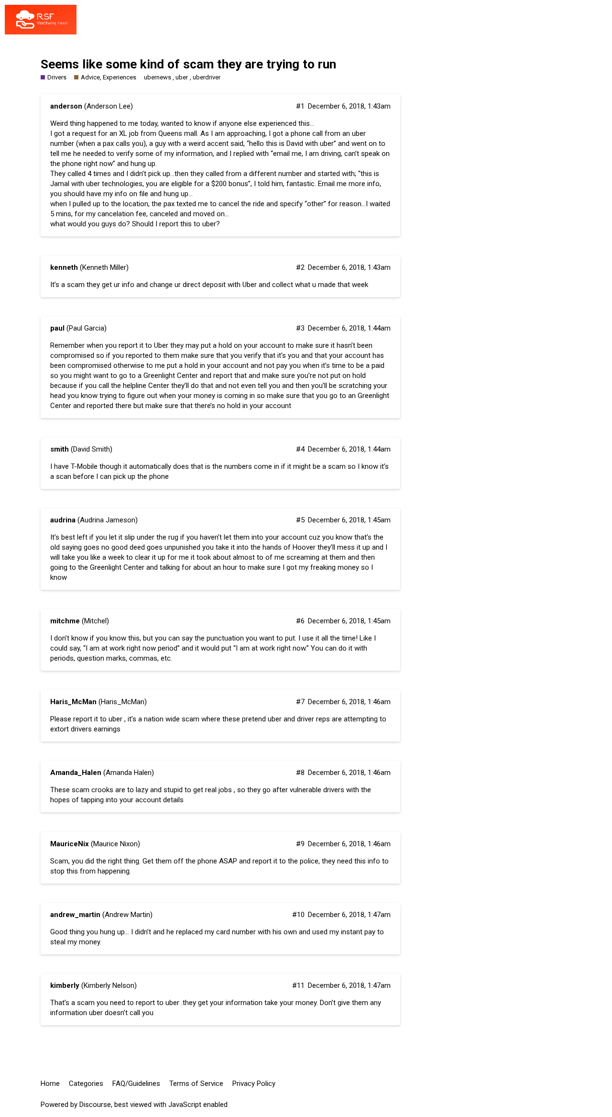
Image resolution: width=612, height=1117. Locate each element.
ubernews (157, 77)
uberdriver (206, 77)
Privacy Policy (253, 1083)
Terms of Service (196, 1083)
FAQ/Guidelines (136, 1083)
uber (181, 77)
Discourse (95, 1104)
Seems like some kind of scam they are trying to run (188, 64)
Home (50, 1083)
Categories (86, 1083)
